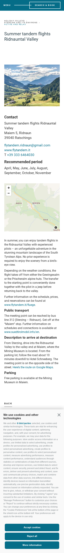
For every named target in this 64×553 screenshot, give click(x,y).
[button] (59, 415)
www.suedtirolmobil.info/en (21, 332)
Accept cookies (32, 527)
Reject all (32, 536)
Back (8, 403)
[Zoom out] (8, 193)
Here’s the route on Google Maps (33, 367)
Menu (7, 5)
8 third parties (24, 423)
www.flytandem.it (17, 150)
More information (32, 545)
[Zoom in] (8, 187)
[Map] (32, 207)
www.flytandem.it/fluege (19, 305)
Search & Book (45, 5)
